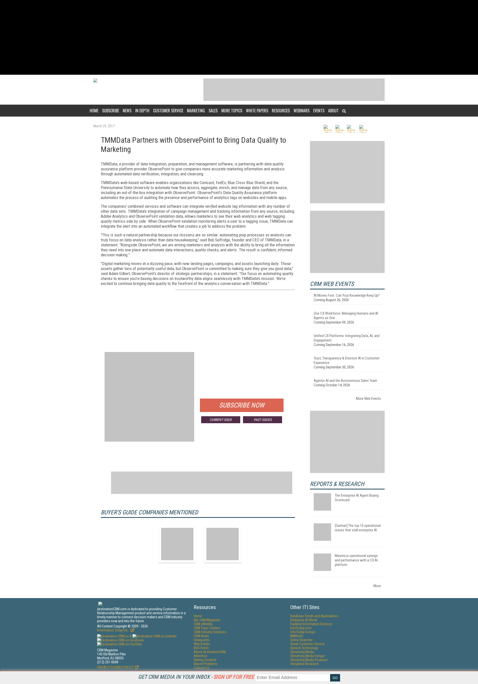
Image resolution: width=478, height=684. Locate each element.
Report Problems (206, 664)
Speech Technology (304, 648)
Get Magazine (207, 620)
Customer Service (168, 111)
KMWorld (296, 636)
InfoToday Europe (302, 632)
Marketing (196, 111)
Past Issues (263, 420)
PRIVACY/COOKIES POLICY (115, 667)
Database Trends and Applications (314, 616)
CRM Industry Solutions (210, 632)
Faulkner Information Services (311, 624)
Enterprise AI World (303, 620)
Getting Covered (205, 660)
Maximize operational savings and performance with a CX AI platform (356, 560)
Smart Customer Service (307, 644)
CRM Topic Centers (207, 628)
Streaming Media (302, 652)
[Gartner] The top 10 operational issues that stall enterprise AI (358, 527)
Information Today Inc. (113, 630)
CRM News (201, 636)
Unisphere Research (304, 664)
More (377, 586)
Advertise (200, 656)
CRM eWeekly (203, 624)
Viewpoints (202, 640)
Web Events (202, 644)
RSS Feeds (201, 648)
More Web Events (368, 398)
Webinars (301, 111)
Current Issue (221, 420)
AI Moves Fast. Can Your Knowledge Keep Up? (347, 295)
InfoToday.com (300, 628)
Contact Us (201, 668)
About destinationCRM (210, 652)
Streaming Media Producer (309, 660)
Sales (213, 111)
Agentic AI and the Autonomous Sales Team (345, 380)
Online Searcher (301, 640)
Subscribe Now (241, 405)
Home (94, 111)
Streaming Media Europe (307, 656)
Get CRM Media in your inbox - (196, 677)
